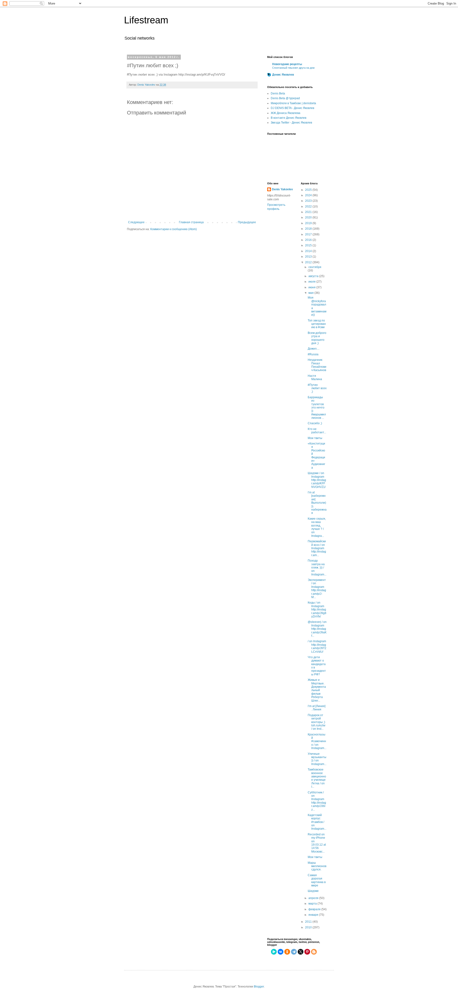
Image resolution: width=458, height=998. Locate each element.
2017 (308, 234)
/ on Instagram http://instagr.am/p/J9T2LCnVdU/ (317, 646)
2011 (308, 921)
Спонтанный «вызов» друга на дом (293, 67)
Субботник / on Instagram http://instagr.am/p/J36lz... (317, 801)
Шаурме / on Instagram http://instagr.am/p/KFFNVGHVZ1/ (317, 480)
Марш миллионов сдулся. (317, 866)
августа (313, 276)
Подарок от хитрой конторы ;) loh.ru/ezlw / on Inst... (316, 722)
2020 (308, 217)
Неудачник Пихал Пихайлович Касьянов (317, 365)
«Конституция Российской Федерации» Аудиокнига (316, 455)
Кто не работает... (317, 430)
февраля (314, 909)
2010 (308, 927)
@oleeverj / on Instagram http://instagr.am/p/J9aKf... (317, 628)
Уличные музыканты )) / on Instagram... (317, 759)
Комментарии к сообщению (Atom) (173, 229)
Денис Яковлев (283, 74)
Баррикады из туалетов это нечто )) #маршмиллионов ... (317, 407)
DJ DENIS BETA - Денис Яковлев (292, 108)
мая (311, 293)
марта (312, 903)
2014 (308, 251)
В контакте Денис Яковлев (288, 117)
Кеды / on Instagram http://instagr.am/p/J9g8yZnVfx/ (317, 609)
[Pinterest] (307, 952)
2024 (308, 195)
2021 (308, 212)
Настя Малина (315, 377)
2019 (308, 223)
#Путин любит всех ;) (317, 388)
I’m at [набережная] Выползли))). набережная (317, 503)
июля (312, 281)
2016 (308, 240)
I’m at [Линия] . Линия (316, 707)
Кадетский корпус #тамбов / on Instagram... (317, 822)
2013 (308, 256)
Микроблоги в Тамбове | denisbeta (293, 103)
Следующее (136, 222)
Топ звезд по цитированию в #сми (317, 324)
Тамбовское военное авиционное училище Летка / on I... (317, 778)
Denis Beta (278, 93)
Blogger (259, 986)
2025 (308, 189)
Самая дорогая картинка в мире (317, 880)
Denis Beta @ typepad (285, 98)
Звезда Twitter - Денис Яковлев (291, 122)
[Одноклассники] (287, 952)
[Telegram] (294, 952)
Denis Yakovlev (282, 189)
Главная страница (191, 222)
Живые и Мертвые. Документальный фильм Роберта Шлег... (317, 690)
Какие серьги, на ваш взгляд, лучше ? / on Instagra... (317, 527)
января (313, 914)
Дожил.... (313, 348)
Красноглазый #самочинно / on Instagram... (317, 741)
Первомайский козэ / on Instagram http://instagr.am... (317, 548)
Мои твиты (315, 438)
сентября (314, 267)
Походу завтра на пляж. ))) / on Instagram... (317, 567)
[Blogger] (314, 952)
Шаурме (313, 891)
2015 (308, 245)
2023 (308, 200)
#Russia (313, 354)
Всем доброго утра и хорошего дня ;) (317, 338)
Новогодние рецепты (287, 64)
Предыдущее (247, 222)
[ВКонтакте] (280, 952)
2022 (308, 206)
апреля (313, 898)
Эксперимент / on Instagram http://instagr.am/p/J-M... (317, 588)
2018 (308, 228)
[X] (300, 952)
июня (312, 287)
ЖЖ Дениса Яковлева (285, 113)
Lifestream (146, 20)
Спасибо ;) (315, 423)
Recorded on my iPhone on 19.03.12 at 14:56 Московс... (317, 843)
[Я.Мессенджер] (274, 952)
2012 (308, 262)
